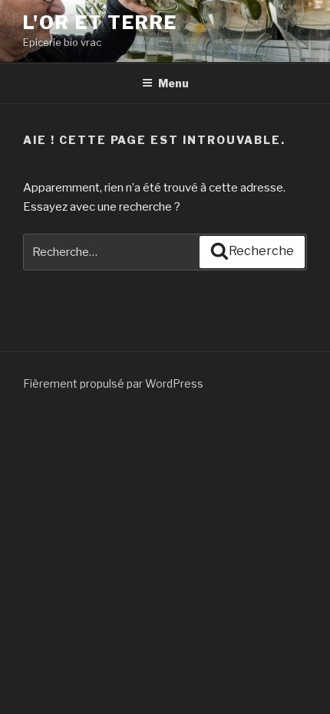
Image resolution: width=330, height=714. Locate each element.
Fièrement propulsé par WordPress (113, 383)
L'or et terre (100, 22)
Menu (173, 83)
